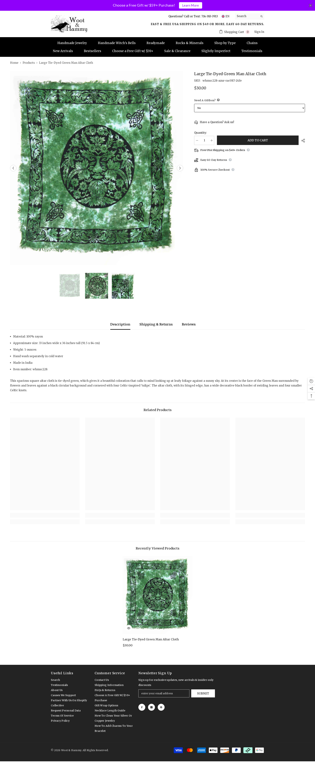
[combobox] (246, 16)
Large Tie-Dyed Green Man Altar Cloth (151, 639)
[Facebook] (141, 707)
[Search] (249, 16)
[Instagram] (151, 707)
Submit (203, 693)
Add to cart (258, 140)
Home (14, 62)
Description (120, 324)
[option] (96, 168)
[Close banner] (310, 5)
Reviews (189, 324)
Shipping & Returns (156, 324)
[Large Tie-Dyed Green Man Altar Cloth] (157, 595)
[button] (13, 168)
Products (29, 62)
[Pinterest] (161, 707)
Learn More (190, 5)
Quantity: (200, 132)
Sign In (259, 32)
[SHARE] (302, 140)
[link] (45, 515)
